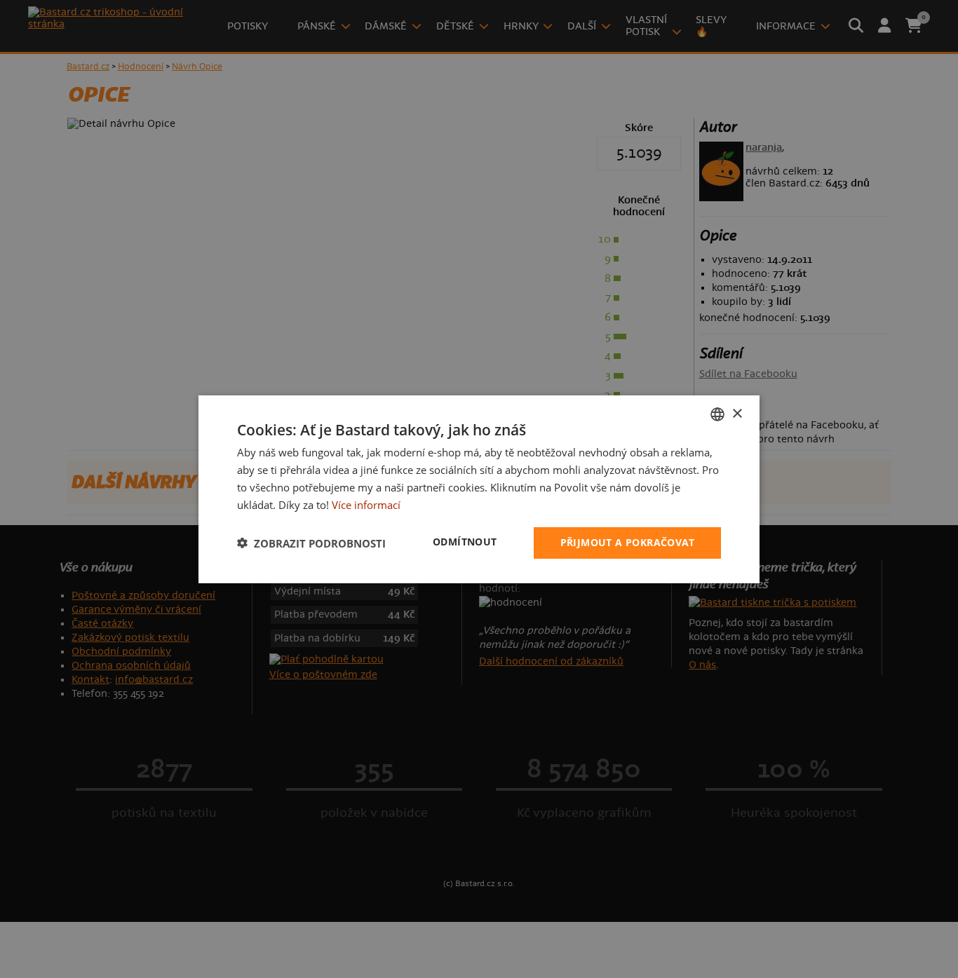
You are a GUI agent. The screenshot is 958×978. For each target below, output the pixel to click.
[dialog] (479, 489)
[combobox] (717, 414)
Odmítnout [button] (465, 541)
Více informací (366, 504)
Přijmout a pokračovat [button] (627, 542)
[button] (311, 542)
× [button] (736, 413)
